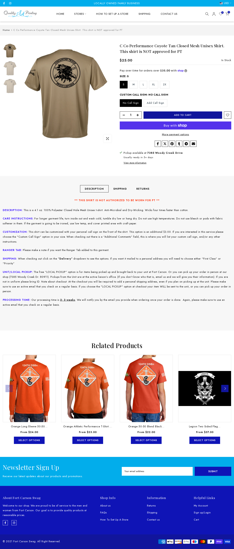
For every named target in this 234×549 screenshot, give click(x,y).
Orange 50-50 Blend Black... (146, 426)
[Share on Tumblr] (179, 144)
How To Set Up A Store (114, 519)
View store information (135, 163)
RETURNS (142, 189)
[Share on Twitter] (165, 144)
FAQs (103, 512)
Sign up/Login (202, 512)
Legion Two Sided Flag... (204, 426)
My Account (201, 505)
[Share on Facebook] (158, 144)
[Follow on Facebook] (4, 3)
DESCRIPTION (94, 189)
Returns (151, 505)
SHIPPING (145, 14)
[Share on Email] (193, 144)
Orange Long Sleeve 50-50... (29, 426)
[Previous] (9, 388)
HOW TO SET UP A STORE (112, 14)
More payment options (175, 134)
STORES (79, 14)
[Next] (225, 388)
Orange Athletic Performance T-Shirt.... (87, 426)
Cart (196, 519)
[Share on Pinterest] (172, 144)
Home (6, 30)
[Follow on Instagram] (10, 3)
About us (105, 505)
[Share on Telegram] (186, 144)
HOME (60, 14)
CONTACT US (169, 14)
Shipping (152, 512)
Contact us (153, 519)
